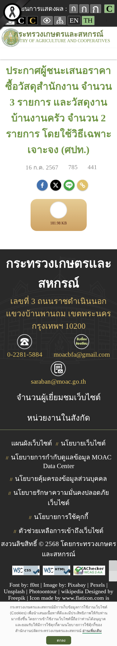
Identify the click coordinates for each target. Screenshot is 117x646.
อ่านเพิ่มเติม (92, 631)
